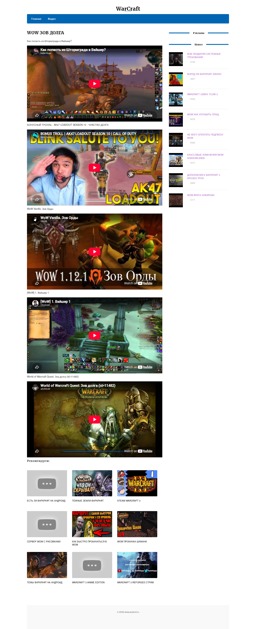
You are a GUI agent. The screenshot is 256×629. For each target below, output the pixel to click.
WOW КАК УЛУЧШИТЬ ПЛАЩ (203, 114)
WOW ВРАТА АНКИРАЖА (201, 195)
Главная (36, 18)
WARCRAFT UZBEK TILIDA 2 (202, 94)
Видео (52, 18)
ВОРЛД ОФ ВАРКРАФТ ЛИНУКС (204, 74)
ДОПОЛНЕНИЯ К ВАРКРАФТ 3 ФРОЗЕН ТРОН (203, 176)
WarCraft (128, 8)
